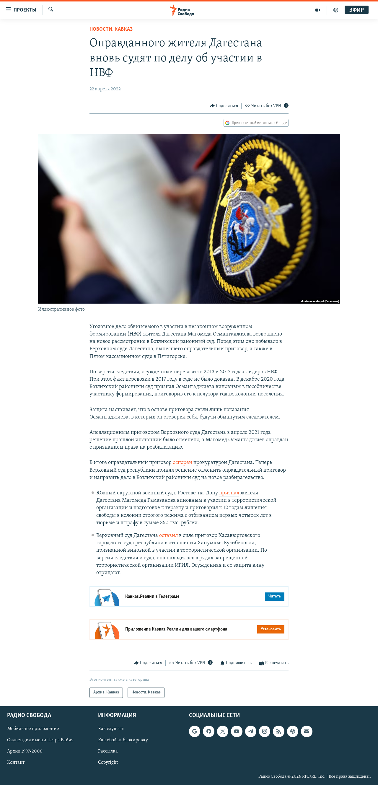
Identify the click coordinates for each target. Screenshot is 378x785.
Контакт (16, 762)
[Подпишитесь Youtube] (236, 731)
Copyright (108, 762)
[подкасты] (336, 10)
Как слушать (111, 729)
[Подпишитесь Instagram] (264, 731)
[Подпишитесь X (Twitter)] (222, 731)
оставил (168, 535)
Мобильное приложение (33, 729)
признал (229, 493)
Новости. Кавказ (111, 29)
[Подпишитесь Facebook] (208, 731)
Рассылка (108, 751)
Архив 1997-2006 (24, 751)
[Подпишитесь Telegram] (250, 731)
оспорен (183, 462)
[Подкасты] (292, 731)
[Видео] (318, 10)
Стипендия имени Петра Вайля (40, 740)
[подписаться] (306, 731)
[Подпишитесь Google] (194, 731)
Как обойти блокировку (123, 740)
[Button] (224, 106)
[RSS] (278, 731)
